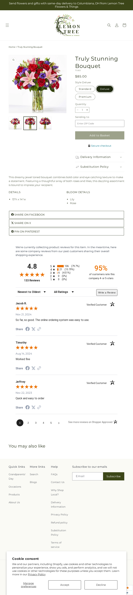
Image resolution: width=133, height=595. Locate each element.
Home (12, 47)
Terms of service (56, 545)
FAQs (54, 474)
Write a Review (107, 292)
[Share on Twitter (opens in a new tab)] (33, 329)
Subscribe (114, 476)
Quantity (80, 104)
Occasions (15, 486)
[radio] (66, 266)
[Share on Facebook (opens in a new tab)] (27, 329)
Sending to (87, 117)
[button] (7, 25)
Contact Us (57, 482)
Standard (85, 89)
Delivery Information (58, 504)
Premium (85, 96)
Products (14, 494)
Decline (101, 584)
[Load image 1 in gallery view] (15, 123)
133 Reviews (36, 280)
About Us (14, 502)
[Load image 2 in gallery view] (30, 123)
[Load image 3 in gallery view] (45, 123)
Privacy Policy (37, 574)
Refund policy (59, 522)
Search (34, 474)
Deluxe (104, 89)
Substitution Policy (58, 532)
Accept (64, 584)
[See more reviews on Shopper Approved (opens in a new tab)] (39, 329)
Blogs (33, 482)
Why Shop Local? (57, 492)
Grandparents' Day (17, 476)
